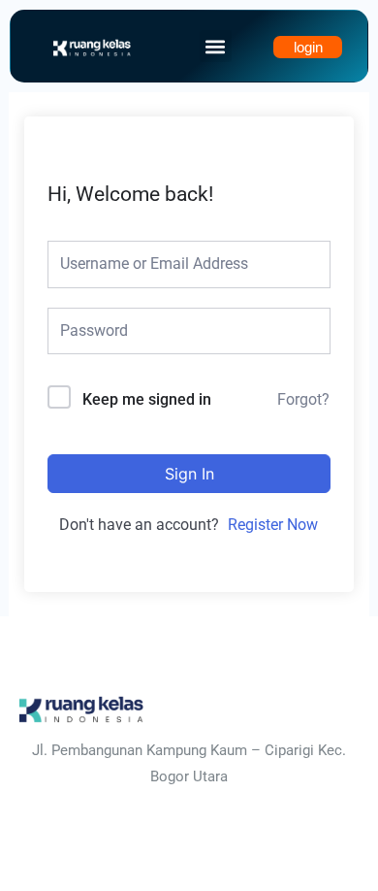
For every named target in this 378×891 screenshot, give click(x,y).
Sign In (189, 473)
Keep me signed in (146, 399)
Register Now (273, 524)
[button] (216, 46)
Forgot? (303, 399)
